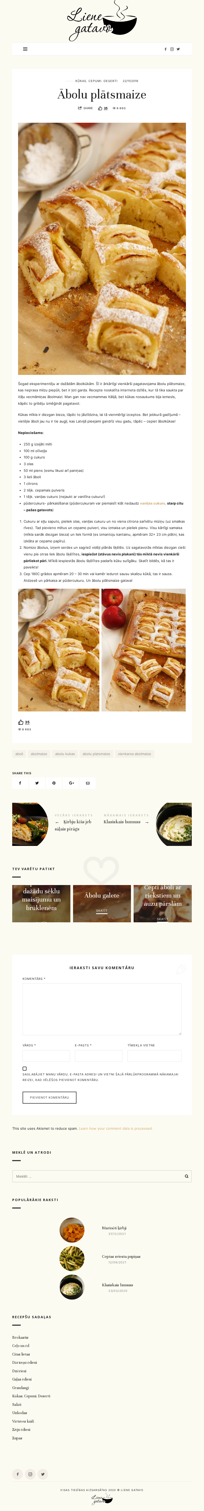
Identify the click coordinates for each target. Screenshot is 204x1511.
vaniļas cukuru (152, 503)
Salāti (16, 1404)
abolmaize (39, 754)
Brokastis (20, 1337)
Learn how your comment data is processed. (116, 1128)
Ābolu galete (101, 895)
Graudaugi (20, 1388)
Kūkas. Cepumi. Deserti (96, 81)
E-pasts (83, 1045)
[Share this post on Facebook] (20, 783)
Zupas (17, 1438)
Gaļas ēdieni (22, 1379)
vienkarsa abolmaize (134, 754)
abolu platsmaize (96, 754)
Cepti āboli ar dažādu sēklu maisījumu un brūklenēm (41, 895)
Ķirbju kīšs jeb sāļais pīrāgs (57, 824)
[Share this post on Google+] (71, 783)
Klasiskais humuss (147, 824)
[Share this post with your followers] (37, 783)
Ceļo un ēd (20, 1346)
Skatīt (41, 923)
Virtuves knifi (23, 1421)
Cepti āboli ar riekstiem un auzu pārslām (163, 895)
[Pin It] (54, 783)
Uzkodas (19, 1413)
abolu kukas (65, 754)
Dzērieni (19, 1371)
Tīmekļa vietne (141, 1045)
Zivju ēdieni (21, 1430)
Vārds (29, 1045)
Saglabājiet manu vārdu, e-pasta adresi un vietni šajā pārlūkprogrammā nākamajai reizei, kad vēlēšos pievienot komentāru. (100, 1077)
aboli (19, 754)
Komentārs (34, 979)
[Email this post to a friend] (88, 783)
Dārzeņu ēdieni (24, 1363)
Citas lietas (21, 1354)
